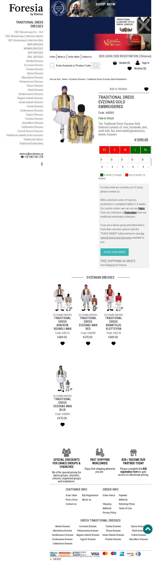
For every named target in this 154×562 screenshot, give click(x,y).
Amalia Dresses (34, 61)
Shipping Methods (107, 506)
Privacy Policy (109, 512)
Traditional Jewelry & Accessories (24, 135)
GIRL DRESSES (35, 57)
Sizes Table (71, 495)
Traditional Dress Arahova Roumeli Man (62, 323)
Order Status (74, 57)
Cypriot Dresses (34, 114)
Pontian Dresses (34, 118)
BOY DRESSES (35, 52)
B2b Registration (90, 495)
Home (52, 57)
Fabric (141, 208)
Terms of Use (125, 508)
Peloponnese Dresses (31, 81)
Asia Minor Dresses (32, 123)
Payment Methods (123, 497)
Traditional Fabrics (33, 139)
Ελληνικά (145, 56)
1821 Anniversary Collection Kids (25, 40)
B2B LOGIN (105, 56)
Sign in (145, 62)
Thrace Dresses (34, 85)
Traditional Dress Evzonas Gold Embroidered (106, 79)
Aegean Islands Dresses (30, 98)
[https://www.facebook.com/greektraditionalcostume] (42, 165)
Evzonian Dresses (33, 65)
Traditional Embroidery (31, 143)
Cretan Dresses (34, 106)
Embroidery (131, 212)
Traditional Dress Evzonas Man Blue (62, 404)
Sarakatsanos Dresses (31, 94)
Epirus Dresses (35, 73)
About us (62, 57)
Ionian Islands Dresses (31, 102)
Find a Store (71, 499)
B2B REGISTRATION (126, 56)
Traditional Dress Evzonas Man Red (88, 323)
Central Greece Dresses (30, 131)
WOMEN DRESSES (33, 48)
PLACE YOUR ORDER (114, 252)
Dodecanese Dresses (31, 110)
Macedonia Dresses (32, 77)
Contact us (87, 57)
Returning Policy (127, 504)
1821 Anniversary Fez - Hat (28, 32)
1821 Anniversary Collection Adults (24, 36)
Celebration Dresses (32, 127)
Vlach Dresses (35, 90)
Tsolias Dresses (34, 69)
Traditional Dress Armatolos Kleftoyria (113, 323)
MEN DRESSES (35, 44)
